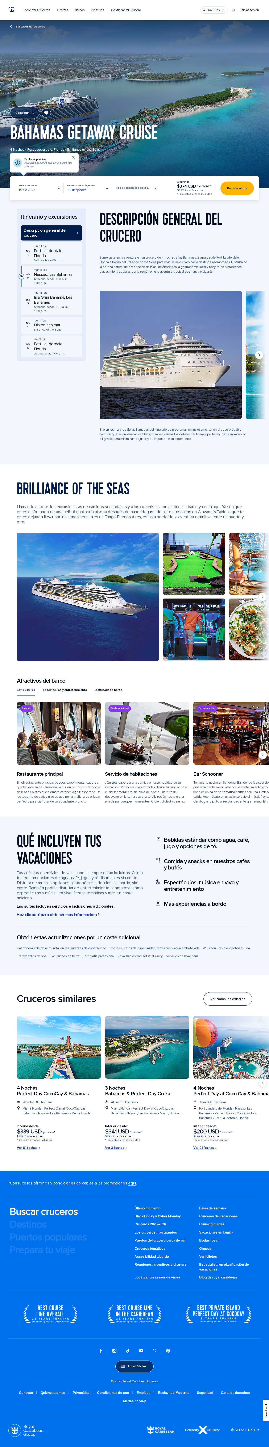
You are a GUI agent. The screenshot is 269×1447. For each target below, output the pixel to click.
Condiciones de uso (113, 1393)
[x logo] (155, 1351)
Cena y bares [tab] (26, 689)
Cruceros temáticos (149, 1248)
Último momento (147, 1208)
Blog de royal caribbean (218, 1277)
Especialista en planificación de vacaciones (224, 1267)
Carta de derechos (235, 1393)
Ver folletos (208, 1256)
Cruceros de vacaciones (218, 1216)
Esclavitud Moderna (173, 1393)
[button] (51, 233)
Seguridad (205, 1393)
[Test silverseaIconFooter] (245, 1433)
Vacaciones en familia (216, 1232)
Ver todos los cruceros (227, 999)
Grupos (205, 1248)
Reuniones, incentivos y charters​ (160, 1264)
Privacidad (81, 1393)
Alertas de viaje (134, 1401)
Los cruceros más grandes (155, 1232)
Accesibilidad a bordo (151, 1256)
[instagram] (114, 1351)
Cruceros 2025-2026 (150, 1224)
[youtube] (141, 1351)
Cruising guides (211, 1224)
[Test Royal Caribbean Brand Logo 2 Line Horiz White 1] (161, 1432)
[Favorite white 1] (233, 10)
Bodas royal (208, 1240)
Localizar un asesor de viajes (157, 1277)
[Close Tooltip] (73, 157)
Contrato (26, 1393)
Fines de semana (212, 1208)
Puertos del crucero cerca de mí (159, 1240)
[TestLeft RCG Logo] (26, 1436)
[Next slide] (259, 355)
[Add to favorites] (46, 113)
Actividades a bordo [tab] (108, 690)
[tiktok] (128, 1351)
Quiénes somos (53, 1393)
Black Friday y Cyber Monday (157, 1216)
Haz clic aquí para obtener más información (56, 914)
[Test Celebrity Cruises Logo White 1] (202, 1432)
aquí (132, 1183)
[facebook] (101, 1351)
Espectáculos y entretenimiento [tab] (65, 690)
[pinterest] (168, 1351)
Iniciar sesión (250, 10)
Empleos (143, 1393)
